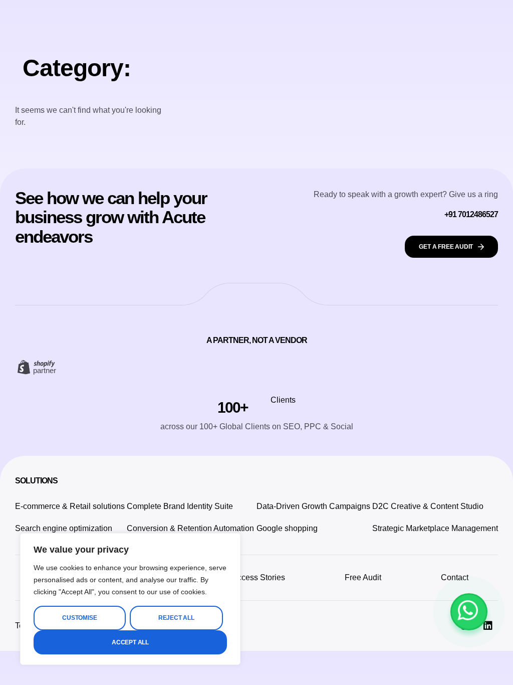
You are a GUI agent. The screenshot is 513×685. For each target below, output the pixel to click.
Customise (79, 617)
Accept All (130, 642)
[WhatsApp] (468, 611)
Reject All (176, 617)
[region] (130, 599)
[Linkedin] (488, 626)
